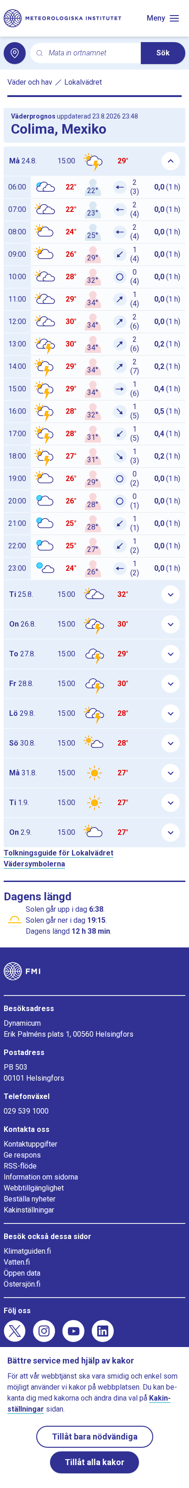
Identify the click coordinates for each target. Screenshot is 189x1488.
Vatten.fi (17, 1262)
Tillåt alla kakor (94, 1462)
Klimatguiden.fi (27, 1251)
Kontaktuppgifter (30, 1144)
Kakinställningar (29, 1210)
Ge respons (22, 1155)
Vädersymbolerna (34, 864)
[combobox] (91, 53)
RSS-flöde (20, 1166)
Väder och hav (29, 82)
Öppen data (22, 1273)
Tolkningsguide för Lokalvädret (58, 853)
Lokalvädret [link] (83, 82)
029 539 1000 (26, 1111)
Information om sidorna (41, 1177)
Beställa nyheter (30, 1199)
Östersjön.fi (22, 1284)
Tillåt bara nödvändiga (95, 1436)
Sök (163, 53)
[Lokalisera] (15, 53)
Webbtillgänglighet (34, 1188)
